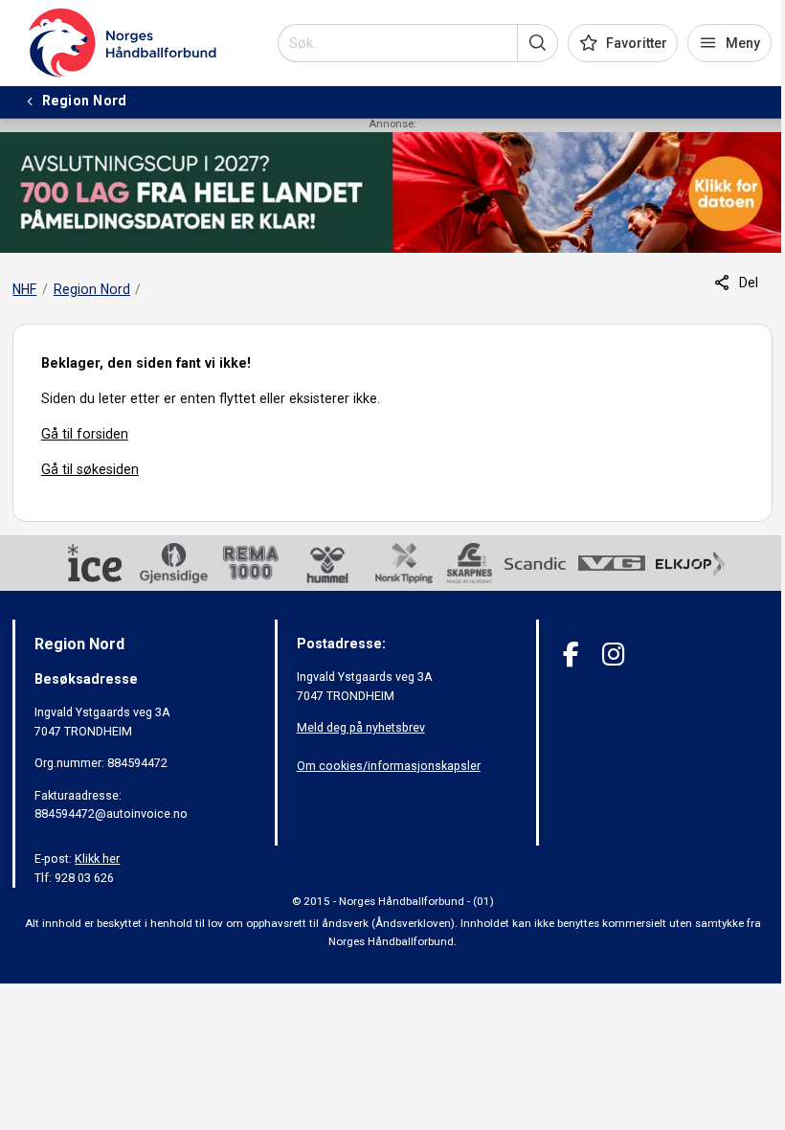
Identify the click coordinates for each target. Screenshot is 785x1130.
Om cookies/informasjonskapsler (389, 765)
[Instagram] (613, 654)
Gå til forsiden (84, 433)
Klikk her (97, 858)
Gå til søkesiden (90, 469)
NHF (24, 289)
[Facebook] (571, 654)
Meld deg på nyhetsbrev (361, 727)
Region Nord (92, 289)
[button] (537, 43)
